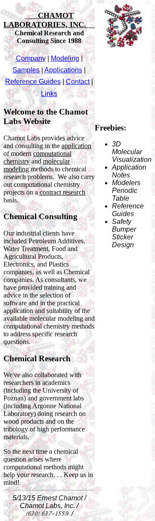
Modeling (65, 58)
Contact (78, 81)
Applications (63, 70)
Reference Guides (33, 81)
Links (49, 93)
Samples (26, 70)
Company (31, 58)
